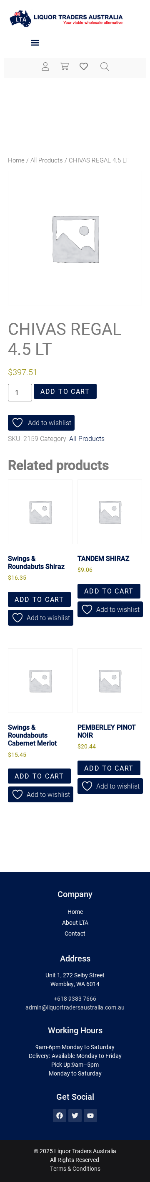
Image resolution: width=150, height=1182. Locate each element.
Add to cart (65, 391)
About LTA (75, 922)
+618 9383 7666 (75, 998)
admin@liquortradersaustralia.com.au (75, 1007)
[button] (35, 43)
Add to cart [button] (39, 599)
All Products (46, 160)
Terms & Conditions (75, 1168)
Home (16, 160)
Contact (75, 933)
